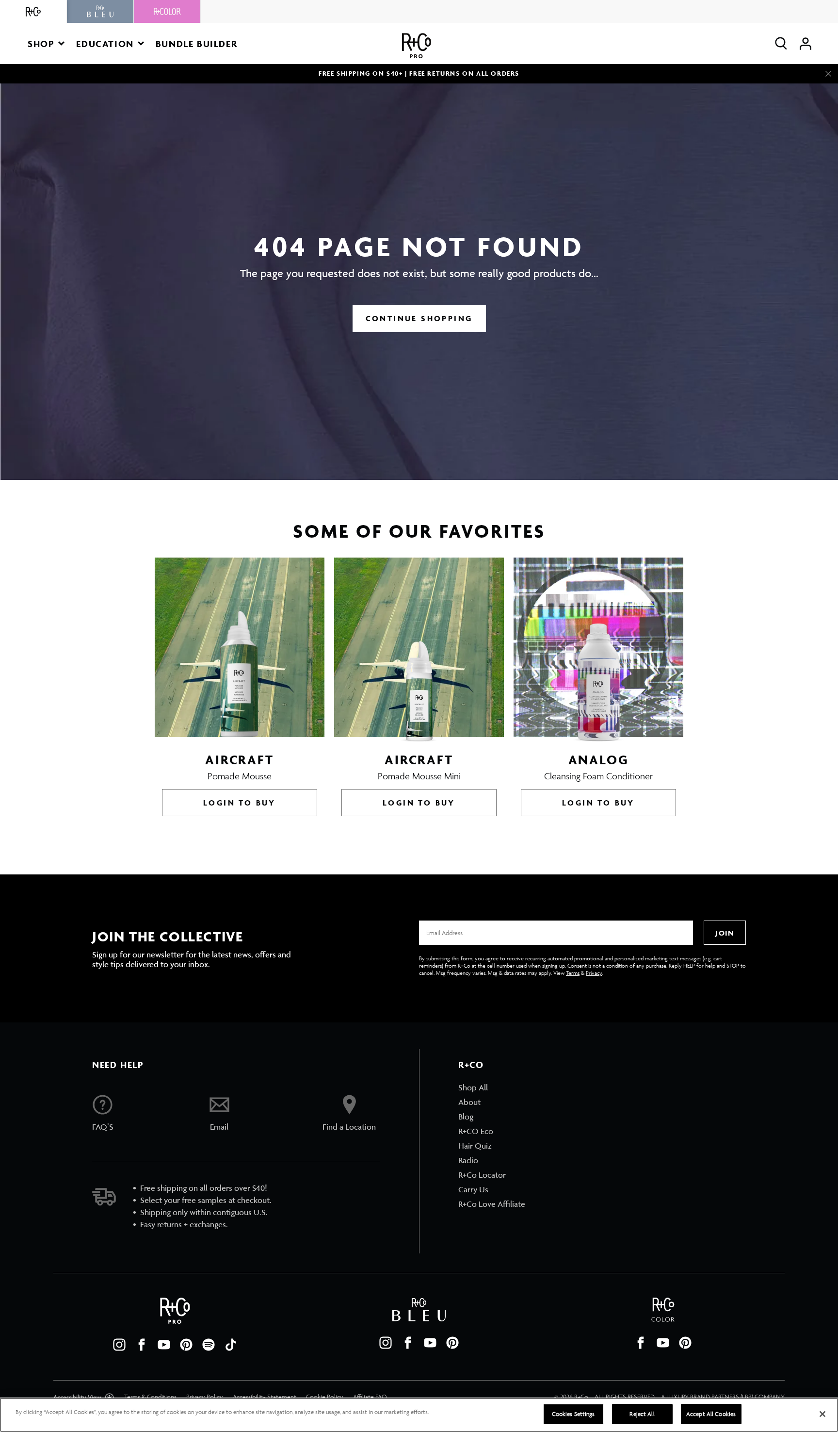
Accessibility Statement (264, 1397)
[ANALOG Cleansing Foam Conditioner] (598, 650)
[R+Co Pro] (416, 46)
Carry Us (473, 1189)
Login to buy (239, 802)
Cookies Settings (573, 1413)
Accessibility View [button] (78, 1397)
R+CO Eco (475, 1131)
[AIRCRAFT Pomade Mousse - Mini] (419, 650)
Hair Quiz (475, 1146)
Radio (468, 1160)
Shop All (473, 1087)
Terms (573, 972)
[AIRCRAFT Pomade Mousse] (239, 650)
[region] (419, 1415)
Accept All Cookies (711, 1413)
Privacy (594, 972)
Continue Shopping (419, 318)
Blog (465, 1116)
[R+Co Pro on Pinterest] (186, 1344)
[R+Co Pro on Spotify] (208, 1344)
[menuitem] (491, 1087)
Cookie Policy (324, 1397)
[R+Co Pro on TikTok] (231, 1344)
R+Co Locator (482, 1175)
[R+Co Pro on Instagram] (119, 1344)
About (469, 1102)
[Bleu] (100, 11)
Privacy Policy (204, 1397)
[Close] (828, 73)
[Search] (781, 43)
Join (724, 933)
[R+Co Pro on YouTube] (164, 1344)
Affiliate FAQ (370, 1397)
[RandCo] (33, 11)
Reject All (641, 1413)
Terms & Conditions (150, 1397)
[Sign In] (805, 43)
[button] (46, 43)
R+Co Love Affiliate (491, 1204)
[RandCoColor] (167, 11)
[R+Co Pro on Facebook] (141, 1344)
